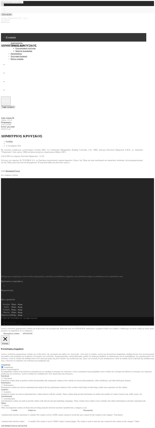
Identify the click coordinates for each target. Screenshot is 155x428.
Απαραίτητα (8, 367)
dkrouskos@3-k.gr (13, 171)
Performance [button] (6, 383)
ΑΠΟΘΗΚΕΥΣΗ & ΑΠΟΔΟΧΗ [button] (14, 426)
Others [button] (3, 403)
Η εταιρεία (11, 37)
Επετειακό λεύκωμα (13, 286)
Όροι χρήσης (11, 322)
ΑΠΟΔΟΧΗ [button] (27, 333)
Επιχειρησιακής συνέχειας (26, 48)
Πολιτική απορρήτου (14, 324)
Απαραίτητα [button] (5, 365)
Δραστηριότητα (16, 43)
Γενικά (3, 295)
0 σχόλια (9, 141)
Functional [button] (5, 376)
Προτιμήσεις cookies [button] (11, 333)
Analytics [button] (4, 389)
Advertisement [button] (6, 396)
